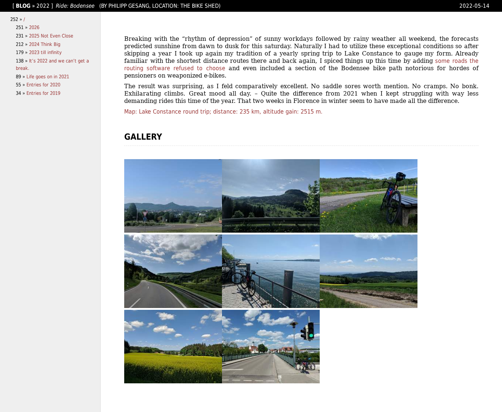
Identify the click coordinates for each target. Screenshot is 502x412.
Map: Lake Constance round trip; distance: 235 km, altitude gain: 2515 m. (223, 111)
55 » (21, 84)
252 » (17, 19)
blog (23, 6)
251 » (22, 27)
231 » (22, 36)
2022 (43, 6)
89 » (21, 76)
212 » (22, 44)
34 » (21, 93)
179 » (22, 52)
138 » (22, 61)
